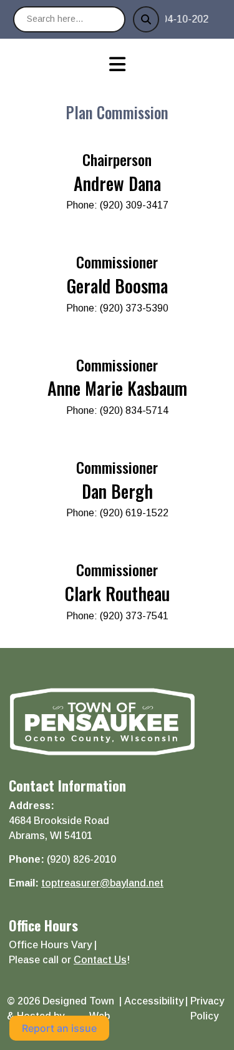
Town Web (101, 1008)
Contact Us (100, 959)
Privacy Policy (207, 1008)
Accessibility (153, 1001)
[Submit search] (146, 19)
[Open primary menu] (117, 64)
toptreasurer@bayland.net (102, 883)
